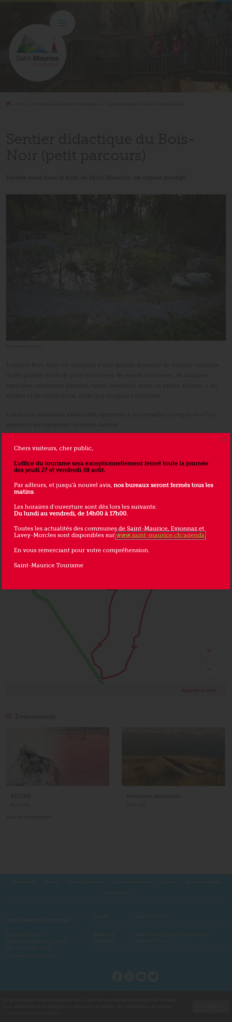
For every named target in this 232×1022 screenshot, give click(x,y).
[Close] (223, 439)
